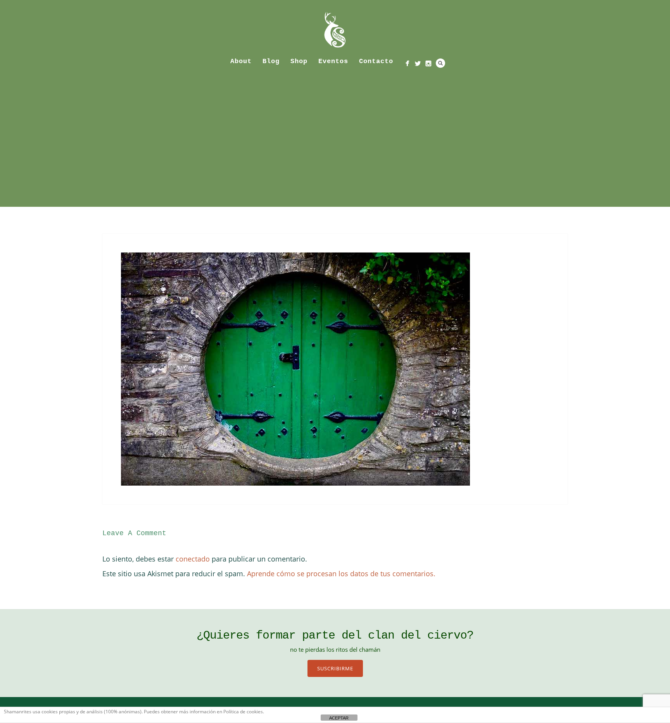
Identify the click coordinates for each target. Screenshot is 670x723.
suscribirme (335, 668)
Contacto (376, 61)
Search (440, 63)
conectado (193, 558)
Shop (298, 61)
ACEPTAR (339, 718)
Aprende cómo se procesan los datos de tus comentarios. (341, 573)
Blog (271, 61)
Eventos (333, 61)
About (241, 61)
